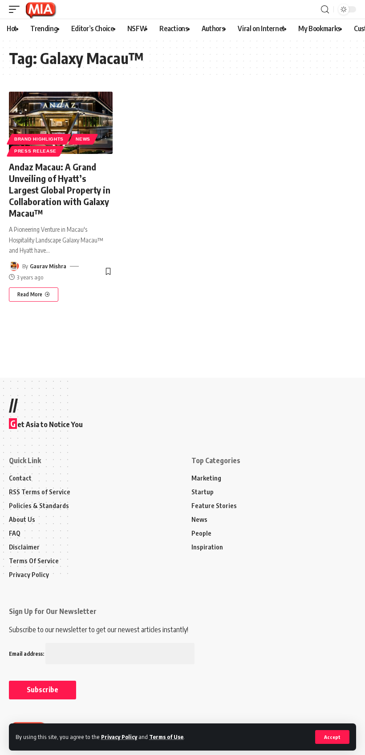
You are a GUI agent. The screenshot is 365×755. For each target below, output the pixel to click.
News (83, 139)
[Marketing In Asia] (40, 9)
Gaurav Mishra (48, 266)
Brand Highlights (39, 139)
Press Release (35, 151)
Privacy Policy (119, 736)
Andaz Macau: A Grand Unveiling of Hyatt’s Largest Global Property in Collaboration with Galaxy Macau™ (59, 189)
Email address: (27, 653)
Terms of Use (166, 736)
